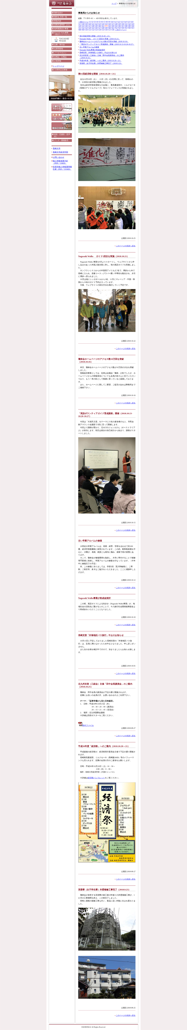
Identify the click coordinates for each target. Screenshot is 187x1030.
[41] (103, 26)
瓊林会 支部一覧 (60, 17)
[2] (92, 22)
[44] (113, 26)
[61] (113, 28)
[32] (129, 24)
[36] (86, 26)
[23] (99, 24)
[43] (109, 26)
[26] (109, 24)
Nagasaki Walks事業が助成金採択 (92, 50)
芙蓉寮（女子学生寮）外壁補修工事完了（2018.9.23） (101, 63)
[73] (96, 30)
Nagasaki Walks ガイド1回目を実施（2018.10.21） (100, 39)
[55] (93, 28)
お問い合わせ (58, 157)
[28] (116, 24)
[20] (89, 24)
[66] (129, 28)
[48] (126, 26)
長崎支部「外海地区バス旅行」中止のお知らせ (98, 53)
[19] (86, 24)
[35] (83, 26)
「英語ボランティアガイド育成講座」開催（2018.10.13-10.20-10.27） (107, 44)
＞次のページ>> (121, 30)
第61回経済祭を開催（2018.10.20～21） (95, 36)
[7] (104, 22)
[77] (109, 30)
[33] (132, 24)
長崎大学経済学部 (60, 152)
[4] (97, 22)
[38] (93, 26)
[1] (90, 22)
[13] (122, 22)
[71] (89, 30)
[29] (119, 24)
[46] (119, 26)
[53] (86, 28)
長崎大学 (56, 148)
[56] (96, 28)
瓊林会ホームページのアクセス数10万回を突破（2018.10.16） (104, 41)
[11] (115, 22)
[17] (79, 24)
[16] (132, 22)
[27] (113, 24)
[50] (132, 26)
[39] (96, 26)
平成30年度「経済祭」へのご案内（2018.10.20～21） (100, 61)
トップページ (58, 66)
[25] (106, 24)
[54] (89, 28)
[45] (116, 26)
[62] (116, 28)
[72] (93, 30)
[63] (119, 28)
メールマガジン (60, 53)
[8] (107, 22)
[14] (125, 22)
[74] (99, 30)
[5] (100, 22)
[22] (96, 24)
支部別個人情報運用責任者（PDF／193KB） (62, 168)
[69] (83, 30)
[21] (93, 24)
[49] (129, 26)
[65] (126, 28)
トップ (114, 3)
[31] (126, 24)
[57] (99, 28)
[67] (132, 28)
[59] (106, 28)
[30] (122, 24)
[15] (128, 22)
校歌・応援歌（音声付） (62, 135)
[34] (79, 26)
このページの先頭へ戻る (125, 246)
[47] (122, 26)
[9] (109, 22)
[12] (118, 22)
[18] (83, 24)
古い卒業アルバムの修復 (89, 47)
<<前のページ (83, 22)
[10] (112, 22)
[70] (86, 30)
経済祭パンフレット (96, 778)
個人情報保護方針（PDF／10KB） (60, 162)
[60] (109, 28)
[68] (79, 30)
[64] (122, 28)
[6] (102, 22)
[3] (95, 22)
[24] (103, 24)
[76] (106, 30)
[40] (99, 26)
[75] (103, 30)
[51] (79, 28)
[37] (89, 26)
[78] (113, 30)
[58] (103, 28)
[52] (83, 28)
